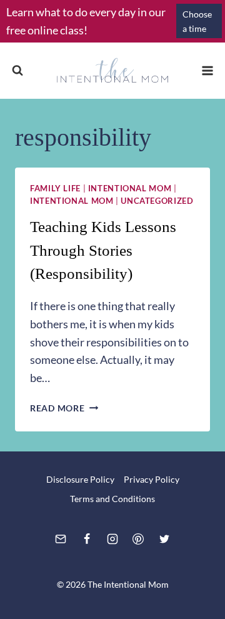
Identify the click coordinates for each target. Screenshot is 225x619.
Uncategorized (157, 201)
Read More (64, 408)
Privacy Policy (151, 479)
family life (55, 188)
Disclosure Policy (80, 479)
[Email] (60, 539)
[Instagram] (112, 539)
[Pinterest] (138, 539)
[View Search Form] (17, 70)
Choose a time (197, 21)
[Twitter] (164, 539)
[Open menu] (207, 70)
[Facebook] (87, 539)
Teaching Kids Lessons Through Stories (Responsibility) (103, 250)
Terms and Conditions (112, 498)
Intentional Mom (129, 188)
